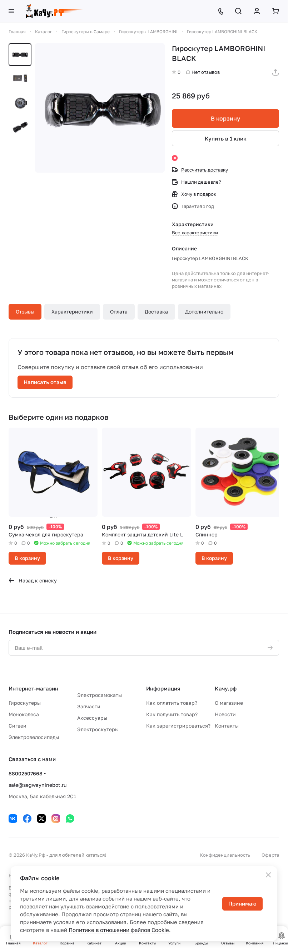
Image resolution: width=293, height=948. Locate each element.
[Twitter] (41, 818)
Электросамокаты (99, 695)
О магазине (229, 703)
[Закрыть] (268, 875)
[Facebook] (27, 818)
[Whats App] (70, 818)
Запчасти (88, 706)
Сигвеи (17, 726)
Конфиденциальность (225, 855)
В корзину (225, 118)
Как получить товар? (172, 714)
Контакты (227, 726)
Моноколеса (24, 714)
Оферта (270, 855)
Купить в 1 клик (226, 138)
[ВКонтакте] (13, 818)
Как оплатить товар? (171, 703)
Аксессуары (92, 718)
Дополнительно (204, 312)
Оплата (119, 312)
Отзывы (25, 312)
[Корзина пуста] (275, 11)
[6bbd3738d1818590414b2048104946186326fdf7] (100, 108)
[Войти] (256, 11)
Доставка (156, 312)
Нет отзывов (206, 72)
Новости (225, 714)
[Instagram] (55, 818)
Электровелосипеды (34, 737)
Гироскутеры (25, 703)
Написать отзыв (45, 382)
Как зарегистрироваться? (178, 726)
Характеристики (72, 312)
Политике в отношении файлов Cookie (119, 930)
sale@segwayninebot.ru (37, 785)
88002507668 (26, 773)
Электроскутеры (98, 729)
